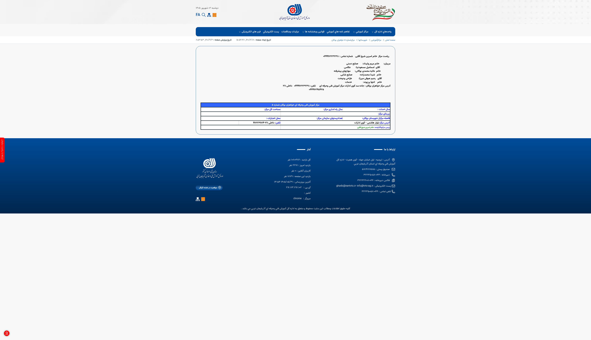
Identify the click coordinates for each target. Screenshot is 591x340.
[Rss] (220, 15)
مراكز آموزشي (362, 32)
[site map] (209, 15)
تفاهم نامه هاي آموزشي (338, 32)
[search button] (204, 15)
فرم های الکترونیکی (251, 32)
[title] (294, 12)
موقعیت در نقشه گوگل (208, 187)
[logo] (210, 168)
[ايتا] (214, 15)
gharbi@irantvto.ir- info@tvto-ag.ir (354, 186)
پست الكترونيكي (271, 32)
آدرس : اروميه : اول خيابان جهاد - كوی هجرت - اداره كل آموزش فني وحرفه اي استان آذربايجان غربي (365, 162)
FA (198, 15)
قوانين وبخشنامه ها (314, 32)
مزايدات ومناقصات (290, 32)
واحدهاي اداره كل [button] (382, 32)
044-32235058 (370, 191)
